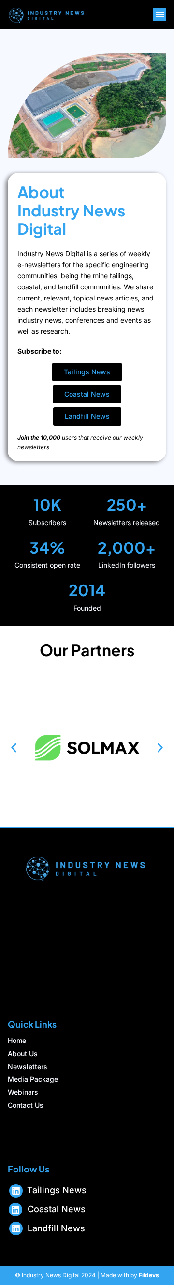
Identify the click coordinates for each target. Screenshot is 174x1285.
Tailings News (57, 1190)
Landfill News (56, 1228)
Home (17, 1040)
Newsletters (27, 1067)
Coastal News (57, 1209)
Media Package (33, 1079)
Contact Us (26, 1105)
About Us (23, 1053)
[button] (159, 14)
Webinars (23, 1092)
